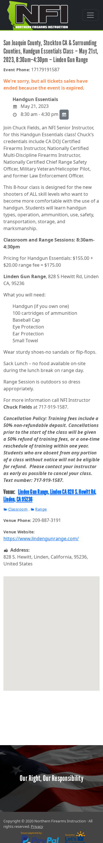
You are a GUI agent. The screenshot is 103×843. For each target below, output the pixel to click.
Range (41, 509)
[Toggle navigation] (90, 15)
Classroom (17, 509)
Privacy (37, 826)
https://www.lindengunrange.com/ (41, 538)
